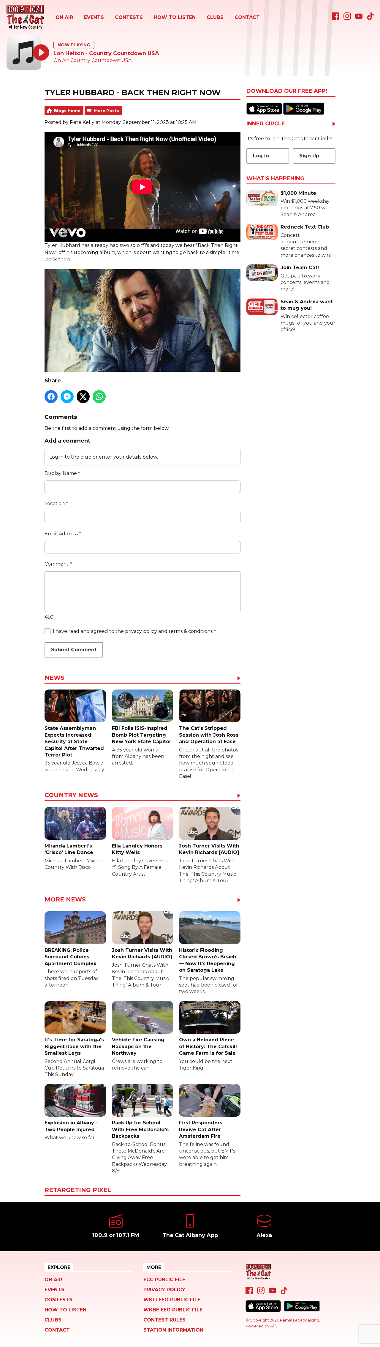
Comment (58, 564)
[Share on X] (83, 396)
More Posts (106, 110)
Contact (247, 17)
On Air (64, 17)
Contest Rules (164, 1320)
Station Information (173, 1330)
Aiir (273, 1326)
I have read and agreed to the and (134, 631)
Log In (261, 156)
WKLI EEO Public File (171, 1300)
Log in (56, 457)
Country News (71, 795)
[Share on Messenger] (67, 396)
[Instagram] (347, 18)
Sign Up (309, 156)
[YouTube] (358, 18)
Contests (129, 17)
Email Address (63, 534)
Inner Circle (265, 124)
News (54, 678)
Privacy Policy (164, 1289)
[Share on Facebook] (51, 396)
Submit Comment (73, 649)
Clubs (215, 17)
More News (65, 899)
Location (56, 503)
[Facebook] (335, 18)
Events (94, 17)
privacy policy (141, 631)
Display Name (62, 473)
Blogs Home (67, 110)
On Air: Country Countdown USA (92, 60)
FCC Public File (164, 1279)
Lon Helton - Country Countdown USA (106, 53)
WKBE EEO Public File (172, 1310)
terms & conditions (191, 631)
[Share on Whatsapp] (99, 396)
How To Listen (175, 17)
